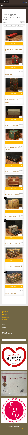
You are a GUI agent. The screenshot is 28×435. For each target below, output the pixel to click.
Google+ (5, 314)
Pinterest (5, 316)
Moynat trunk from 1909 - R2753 (13, 216)
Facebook (5, 311)
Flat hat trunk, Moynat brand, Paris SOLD (13, 148)
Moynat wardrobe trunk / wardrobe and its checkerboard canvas (13, 101)
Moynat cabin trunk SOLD (12, 171)
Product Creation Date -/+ (9, 25)
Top (23, 428)
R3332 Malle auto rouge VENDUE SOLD (13, 50)
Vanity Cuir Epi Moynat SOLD (12, 194)
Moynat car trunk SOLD (11, 125)
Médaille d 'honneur (9, 394)
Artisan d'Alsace (8, 367)
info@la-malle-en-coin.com (8, 329)
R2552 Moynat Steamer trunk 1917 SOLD (14, 267)
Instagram (6, 317)
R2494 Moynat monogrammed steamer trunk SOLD (13, 292)
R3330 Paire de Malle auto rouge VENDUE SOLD (14, 73)
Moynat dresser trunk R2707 (12, 243)
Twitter (5, 312)
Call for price (13, 43)
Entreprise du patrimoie (10, 420)
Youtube (5, 319)
